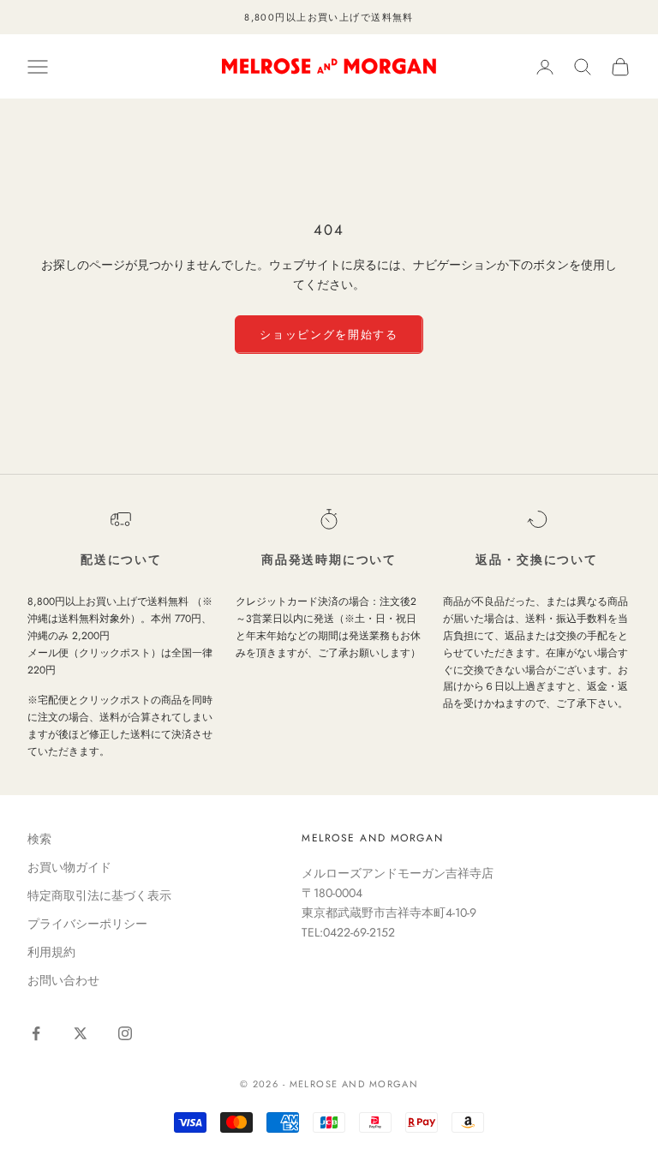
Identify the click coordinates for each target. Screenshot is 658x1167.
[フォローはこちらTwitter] (80, 1033)
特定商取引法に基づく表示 (99, 895)
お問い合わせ (63, 980)
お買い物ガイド (69, 867)
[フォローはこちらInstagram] (125, 1033)
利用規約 (51, 952)
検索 (39, 838)
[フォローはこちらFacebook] (36, 1033)
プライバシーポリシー (87, 923)
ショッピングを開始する (329, 334)
